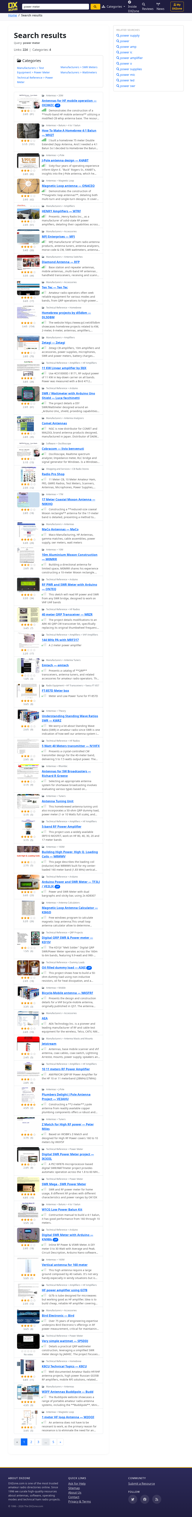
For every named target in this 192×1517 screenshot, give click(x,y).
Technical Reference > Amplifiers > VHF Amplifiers (72, 634)
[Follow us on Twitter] (132, 1499)
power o (125, 63)
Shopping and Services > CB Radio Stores (67, 469)
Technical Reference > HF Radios (63, 609)
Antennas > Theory (56, 710)
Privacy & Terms (79, 1501)
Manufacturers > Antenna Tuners (63, 660)
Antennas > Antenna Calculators (63, 902)
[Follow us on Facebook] (144, 1499)
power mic (127, 75)
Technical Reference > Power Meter (64, 1149)
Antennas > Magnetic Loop (60, 180)
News (160, 9)
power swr (127, 86)
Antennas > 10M (54, 549)
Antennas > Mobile (56, 987)
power (124, 41)
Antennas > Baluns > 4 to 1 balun (63, 125)
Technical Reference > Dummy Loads (65, 962)
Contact (73, 1497)
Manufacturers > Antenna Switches (64, 256)
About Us (74, 1492)
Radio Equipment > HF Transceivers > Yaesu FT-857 (72, 685)
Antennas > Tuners (56, 796)
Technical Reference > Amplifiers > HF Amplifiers (71, 362)
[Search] (95, 7)
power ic (125, 52)
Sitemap (74, 1488)
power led (126, 80)
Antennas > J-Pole (55, 155)
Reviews (148, 9)
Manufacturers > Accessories (61, 231)
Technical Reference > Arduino (62, 388)
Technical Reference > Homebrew (63, 307)
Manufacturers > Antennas (60, 524)
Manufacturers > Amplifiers (60, 206)
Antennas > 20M (54, 95)
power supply (129, 35)
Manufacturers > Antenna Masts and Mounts (69, 1038)
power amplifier (131, 58)
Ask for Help (77, 1484)
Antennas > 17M (54, 494)
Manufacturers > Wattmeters (79, 72)
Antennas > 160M (55, 846)
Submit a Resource (141, 1484)
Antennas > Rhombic (57, 766)
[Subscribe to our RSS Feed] (156, 1499)
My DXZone (177, 6)
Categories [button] (114, 6)
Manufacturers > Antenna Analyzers (65, 418)
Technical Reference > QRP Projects (64, 932)
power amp (127, 47)
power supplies (130, 69)
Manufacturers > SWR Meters (79, 67)
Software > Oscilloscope (58, 443)
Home (12, 15)
